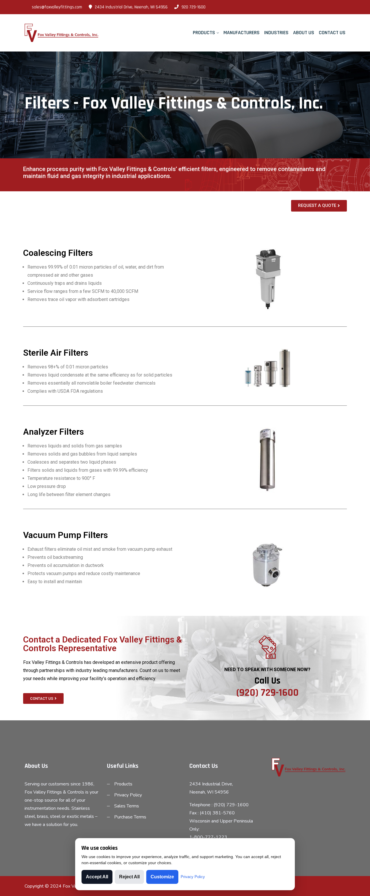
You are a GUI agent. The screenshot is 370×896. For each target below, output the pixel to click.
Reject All (129, 876)
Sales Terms (126, 806)
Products (204, 32)
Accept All (97, 876)
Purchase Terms (130, 817)
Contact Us (332, 32)
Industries (276, 32)
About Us (303, 32)
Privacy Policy (128, 795)
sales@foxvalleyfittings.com (57, 7)
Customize (162, 876)
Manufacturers (241, 32)
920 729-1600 (194, 7)
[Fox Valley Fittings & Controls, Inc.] (61, 33)
